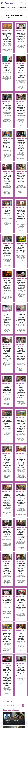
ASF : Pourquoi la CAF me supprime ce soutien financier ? (7, 250)
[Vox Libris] (10, 3)
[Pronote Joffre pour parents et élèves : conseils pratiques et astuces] (7, 167)
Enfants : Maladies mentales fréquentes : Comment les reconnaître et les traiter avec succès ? (20, 354)
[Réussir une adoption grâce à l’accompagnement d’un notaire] (21, 659)
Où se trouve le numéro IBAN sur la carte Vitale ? (7, 602)
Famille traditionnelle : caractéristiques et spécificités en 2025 (20, 499)
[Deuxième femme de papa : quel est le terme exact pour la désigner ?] (7, 626)
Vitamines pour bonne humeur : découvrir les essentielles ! (21, 178)
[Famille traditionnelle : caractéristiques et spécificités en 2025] (21, 487)
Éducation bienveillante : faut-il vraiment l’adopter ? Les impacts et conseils (7, 351)
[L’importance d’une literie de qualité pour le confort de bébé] (21, 307)
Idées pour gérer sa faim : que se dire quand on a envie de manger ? (7, 390)
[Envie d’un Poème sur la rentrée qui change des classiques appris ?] (7, 97)
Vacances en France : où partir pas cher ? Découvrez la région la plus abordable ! (21, 425)
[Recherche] (22, 3)
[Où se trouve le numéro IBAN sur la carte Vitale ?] (7, 592)
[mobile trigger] (2, 3)
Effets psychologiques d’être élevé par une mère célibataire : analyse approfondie (6, 499)
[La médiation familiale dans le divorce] (21, 626)
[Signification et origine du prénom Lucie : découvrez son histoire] (7, 26)
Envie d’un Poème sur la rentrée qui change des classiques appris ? (7, 109)
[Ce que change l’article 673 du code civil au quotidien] (21, 239)
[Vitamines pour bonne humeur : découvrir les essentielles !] (21, 167)
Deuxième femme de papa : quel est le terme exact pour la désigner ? (6, 637)
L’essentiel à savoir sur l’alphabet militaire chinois (12, 721)
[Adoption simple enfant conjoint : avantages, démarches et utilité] (21, 379)
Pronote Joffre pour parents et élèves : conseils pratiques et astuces (7, 178)
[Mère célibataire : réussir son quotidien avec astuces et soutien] (7, 557)
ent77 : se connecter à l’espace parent (7, 68)
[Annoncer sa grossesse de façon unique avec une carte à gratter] (21, 274)
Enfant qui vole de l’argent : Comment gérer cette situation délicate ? (21, 534)
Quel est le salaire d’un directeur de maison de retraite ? (20, 36)
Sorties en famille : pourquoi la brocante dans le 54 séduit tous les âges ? (21, 109)
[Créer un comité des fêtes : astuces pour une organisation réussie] (21, 592)
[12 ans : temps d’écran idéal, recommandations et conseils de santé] (7, 449)
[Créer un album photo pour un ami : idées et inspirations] (7, 413)
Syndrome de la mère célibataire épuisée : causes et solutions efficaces (21, 568)
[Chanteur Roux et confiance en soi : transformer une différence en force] (21, 59)
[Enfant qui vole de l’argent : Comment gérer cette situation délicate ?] (21, 523)
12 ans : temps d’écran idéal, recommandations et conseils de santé (7, 461)
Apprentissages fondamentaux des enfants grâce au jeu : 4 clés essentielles (20, 461)
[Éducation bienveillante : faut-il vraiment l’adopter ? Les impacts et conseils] (7, 340)
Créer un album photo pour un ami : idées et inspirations (7, 423)
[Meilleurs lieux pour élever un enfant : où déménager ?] (7, 134)
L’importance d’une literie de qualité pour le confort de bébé (21, 318)
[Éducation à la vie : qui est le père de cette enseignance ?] (7, 523)
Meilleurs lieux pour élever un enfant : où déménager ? (7, 145)
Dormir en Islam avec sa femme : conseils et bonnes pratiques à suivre (21, 215)
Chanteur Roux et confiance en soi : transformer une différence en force (21, 71)
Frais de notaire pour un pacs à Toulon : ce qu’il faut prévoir (7, 318)
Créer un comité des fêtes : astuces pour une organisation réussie (21, 604)
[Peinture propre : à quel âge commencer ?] (7, 203)
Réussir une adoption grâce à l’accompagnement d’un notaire (21, 670)
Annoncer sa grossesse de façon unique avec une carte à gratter (21, 285)
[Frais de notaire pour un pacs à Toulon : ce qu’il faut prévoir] (7, 307)
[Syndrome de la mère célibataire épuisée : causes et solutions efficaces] (21, 557)
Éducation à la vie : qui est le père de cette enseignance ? (7, 533)
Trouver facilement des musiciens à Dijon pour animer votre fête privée (7, 286)
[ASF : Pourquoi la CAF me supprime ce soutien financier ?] (7, 239)
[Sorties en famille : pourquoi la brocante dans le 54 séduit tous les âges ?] (21, 97)
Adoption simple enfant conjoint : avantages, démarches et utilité (21, 390)
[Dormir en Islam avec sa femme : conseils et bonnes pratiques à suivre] (21, 203)
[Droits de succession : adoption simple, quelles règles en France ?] (21, 134)
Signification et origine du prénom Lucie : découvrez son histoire (7, 37)
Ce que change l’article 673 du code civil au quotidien (21, 249)
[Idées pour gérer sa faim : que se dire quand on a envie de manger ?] (7, 379)
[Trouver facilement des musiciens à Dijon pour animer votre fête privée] (7, 274)
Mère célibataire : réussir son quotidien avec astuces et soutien (7, 568)
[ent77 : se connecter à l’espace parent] (7, 59)
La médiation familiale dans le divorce (21, 636)
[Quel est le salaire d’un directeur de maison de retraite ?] (21, 26)
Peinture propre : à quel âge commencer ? (7, 213)
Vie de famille (14, 15)
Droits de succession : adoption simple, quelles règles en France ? (21, 145)
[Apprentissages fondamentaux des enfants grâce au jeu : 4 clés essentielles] (21, 449)
